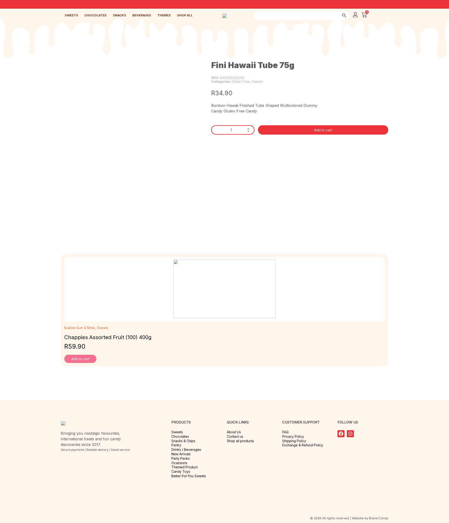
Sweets (71, 15)
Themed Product (184, 467)
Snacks (119, 15)
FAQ (285, 432)
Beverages (141, 15)
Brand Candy (378, 518)
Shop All (185, 15)
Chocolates (95, 15)
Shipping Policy (294, 441)
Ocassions (179, 463)
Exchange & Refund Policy (302, 445)
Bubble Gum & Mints (79, 328)
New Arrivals (181, 454)
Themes (164, 15)
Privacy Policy (293, 436)
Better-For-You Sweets (188, 476)
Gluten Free (241, 81)
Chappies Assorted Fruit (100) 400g (108, 337)
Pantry (176, 445)
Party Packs (180, 458)
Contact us (235, 436)
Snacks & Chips (183, 441)
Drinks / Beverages (186, 449)
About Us (234, 432)
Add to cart (323, 130)
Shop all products (240, 441)
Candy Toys (180, 471)
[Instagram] (350, 433)
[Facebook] (340, 433)
